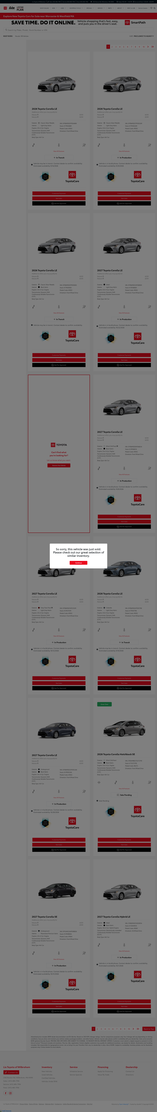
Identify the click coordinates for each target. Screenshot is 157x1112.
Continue (78, 563)
